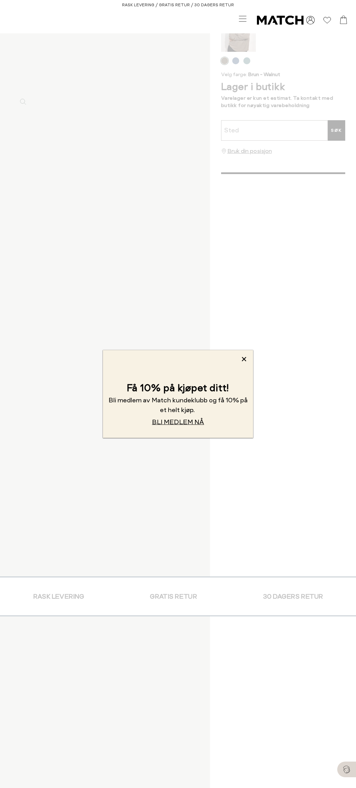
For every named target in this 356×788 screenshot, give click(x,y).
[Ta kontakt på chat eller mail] (346, 769)
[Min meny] (310, 20)
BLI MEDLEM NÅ (178, 422)
